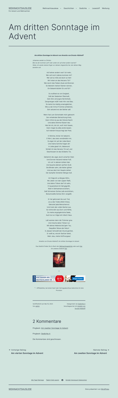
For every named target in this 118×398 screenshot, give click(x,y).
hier (81, 246)
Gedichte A (81, 304)
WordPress (105, 389)
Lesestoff (96, 8)
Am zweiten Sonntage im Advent (54, 328)
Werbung (105, 8)
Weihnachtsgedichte (65, 246)
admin (38, 306)
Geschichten (69, 8)
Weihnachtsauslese (20, 8)
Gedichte (83, 8)
